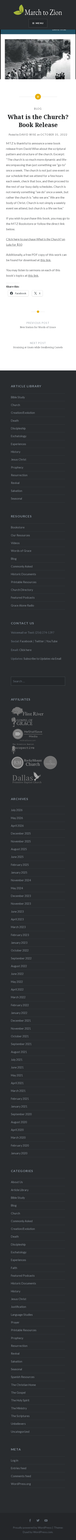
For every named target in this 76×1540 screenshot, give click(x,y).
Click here (25, 650)
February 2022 (20, 1005)
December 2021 (21, 1020)
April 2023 (17, 919)
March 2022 (18, 997)
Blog (38, 108)
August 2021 (19, 1052)
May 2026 (17, 818)
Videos (15, 543)
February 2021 (20, 1098)
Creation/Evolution (23, 412)
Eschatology (18, 436)
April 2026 (17, 825)
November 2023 (21, 903)
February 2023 (20, 935)
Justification (18, 1306)
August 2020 (19, 1122)
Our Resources (20, 535)
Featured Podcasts (23, 597)
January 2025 (19, 872)
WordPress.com (43, 1532)
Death (15, 420)
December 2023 (21, 896)
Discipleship (18, 428)
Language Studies (22, 1314)
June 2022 (17, 973)
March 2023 (18, 927)
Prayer (15, 1322)
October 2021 (20, 1036)
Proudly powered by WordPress (32, 1527)
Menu (40, 23)
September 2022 (21, 958)
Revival (15, 483)
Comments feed (21, 1476)
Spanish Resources (22, 1377)
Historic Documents (23, 574)
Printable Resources (23, 582)
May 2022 (17, 981)
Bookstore (18, 527)
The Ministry (19, 1408)
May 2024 (17, 888)
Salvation (16, 490)
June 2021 (17, 1067)
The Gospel (18, 1392)
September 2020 (21, 1114)
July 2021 (16, 1059)
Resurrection (19, 475)
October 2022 (20, 950)
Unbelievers (18, 1423)
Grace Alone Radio (22, 605)
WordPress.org (21, 1483)
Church (15, 405)
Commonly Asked (22, 566)
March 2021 (18, 1090)
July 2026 (16, 810)
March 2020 (18, 1137)
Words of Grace (21, 550)
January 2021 (19, 1106)
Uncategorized (20, 1431)
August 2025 (19, 849)
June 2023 (17, 911)
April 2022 (17, 989)
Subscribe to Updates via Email (42, 658)
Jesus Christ (18, 459)
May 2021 (17, 1075)
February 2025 (20, 864)
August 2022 (19, 966)
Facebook (26, 641)
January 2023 (19, 942)
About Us (17, 1182)
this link (45, 260)
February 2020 (20, 1145)
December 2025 (21, 833)
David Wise (27, 134)
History (15, 451)
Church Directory (22, 589)
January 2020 (19, 1153)
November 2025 (21, 841)
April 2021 (17, 1083)
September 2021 (21, 1044)
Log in (14, 1460)
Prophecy (17, 467)
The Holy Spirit (20, 1400)
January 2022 (19, 1012)
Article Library (19, 1190)
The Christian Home (23, 1384)
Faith (14, 1268)
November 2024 (21, 880)
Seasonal (16, 498)
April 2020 (17, 1129)
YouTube (51, 641)
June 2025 (17, 856)
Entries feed (18, 1468)
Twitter (39, 641)
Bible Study (18, 397)
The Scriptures (20, 1416)
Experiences (18, 444)
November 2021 (21, 1028)
